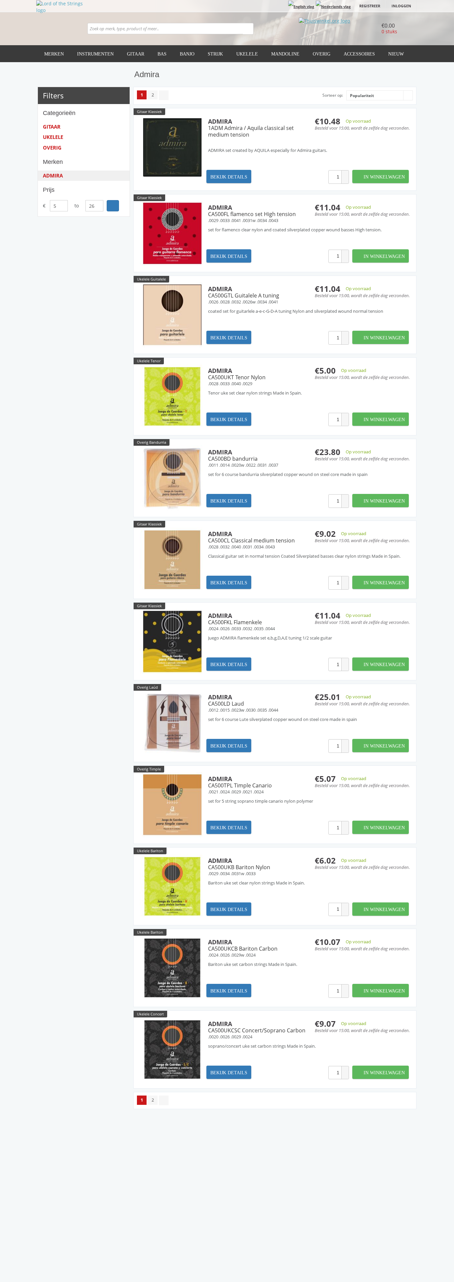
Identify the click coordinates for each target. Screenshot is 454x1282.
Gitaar (135, 54)
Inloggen (401, 5)
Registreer (369, 5)
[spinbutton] (335, 177)
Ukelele (247, 54)
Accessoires (359, 54)
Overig (321, 54)
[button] (345, 174)
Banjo (187, 54)
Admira (53, 175)
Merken (54, 54)
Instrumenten (95, 54)
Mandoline (285, 54)
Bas (162, 54)
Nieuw (396, 54)
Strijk (215, 54)
